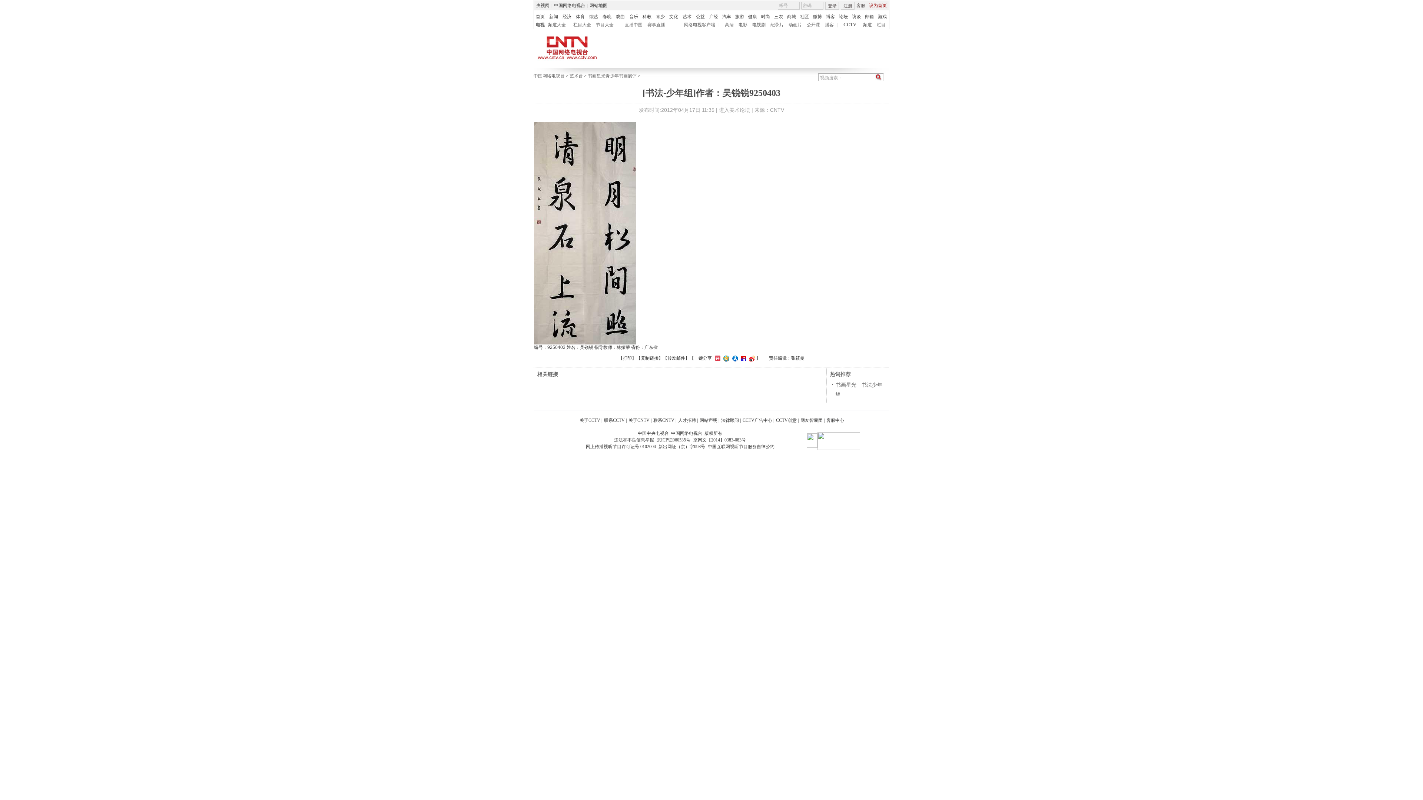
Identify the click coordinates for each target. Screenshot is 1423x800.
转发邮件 (676, 358)
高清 (729, 24)
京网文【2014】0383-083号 (719, 440)
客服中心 (835, 420)
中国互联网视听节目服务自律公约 (741, 446)
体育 (580, 16)
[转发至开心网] (716, 358)
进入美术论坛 (734, 110)
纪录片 (777, 24)
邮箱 (869, 16)
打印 (627, 358)
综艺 (593, 16)
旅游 (739, 16)
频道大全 (557, 24)
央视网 (543, 5)
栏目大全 (582, 24)
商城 (791, 16)
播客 (829, 24)
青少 (660, 16)
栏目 (881, 24)
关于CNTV (639, 420)
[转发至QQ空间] (725, 358)
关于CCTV (590, 420)
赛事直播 (656, 24)
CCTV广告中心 (757, 420)
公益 (700, 16)
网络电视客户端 (699, 24)
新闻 (553, 16)
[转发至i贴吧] (742, 358)
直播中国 (634, 24)
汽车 (726, 16)
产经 (713, 16)
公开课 (813, 24)
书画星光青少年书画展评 (612, 76)
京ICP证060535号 (673, 440)
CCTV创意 (786, 420)
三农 (778, 16)
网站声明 (708, 420)
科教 (647, 16)
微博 (817, 16)
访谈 (856, 16)
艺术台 (576, 76)
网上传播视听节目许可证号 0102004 (621, 446)
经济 (567, 16)
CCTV (849, 24)
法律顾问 (730, 420)
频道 (867, 24)
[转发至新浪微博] (751, 358)
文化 (673, 16)
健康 (752, 16)
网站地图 (598, 5)
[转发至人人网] (734, 358)
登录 (832, 6)
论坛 (843, 16)
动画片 (795, 24)
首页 (540, 16)
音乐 (633, 16)
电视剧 (759, 24)
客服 (860, 5)
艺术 (687, 16)
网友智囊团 (811, 420)
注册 (847, 6)
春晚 (607, 16)
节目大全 (605, 24)
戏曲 (620, 16)
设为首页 (878, 5)
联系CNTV (663, 420)
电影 (743, 24)
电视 (540, 24)
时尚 (765, 16)
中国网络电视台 (569, 5)
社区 (804, 16)
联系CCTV (614, 420)
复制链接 (650, 358)
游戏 (882, 16)
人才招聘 (687, 420)
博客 (830, 16)
